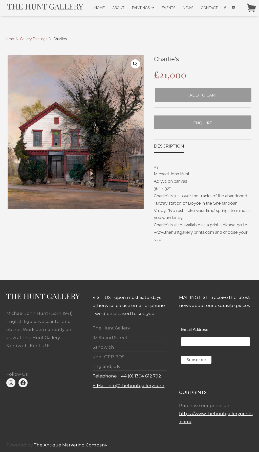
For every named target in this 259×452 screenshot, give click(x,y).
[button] (135, 63)
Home (9, 39)
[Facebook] (23, 382)
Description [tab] (169, 146)
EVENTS (168, 8)
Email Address (194, 329)
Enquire (202, 123)
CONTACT (209, 8)
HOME (99, 8)
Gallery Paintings (33, 39)
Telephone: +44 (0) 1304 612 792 (127, 375)
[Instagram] (10, 382)
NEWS (188, 8)
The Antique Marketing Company (70, 444)
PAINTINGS (141, 8)
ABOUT (118, 8)
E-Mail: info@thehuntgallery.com (128, 385)
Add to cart (203, 95)
